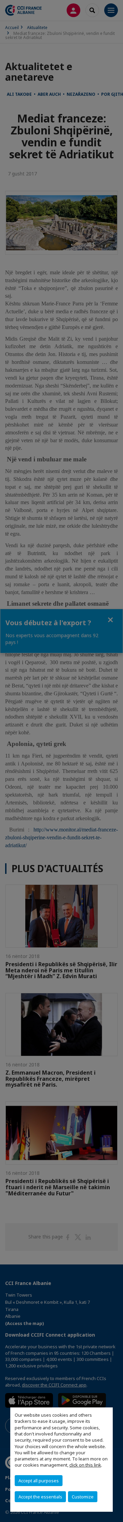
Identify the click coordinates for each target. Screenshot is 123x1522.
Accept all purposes (38, 1481)
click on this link (85, 1465)
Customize (83, 1497)
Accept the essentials (40, 1497)
